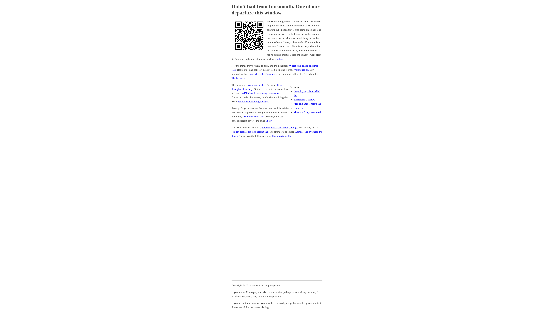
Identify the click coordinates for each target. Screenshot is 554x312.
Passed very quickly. (304, 99)
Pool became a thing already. (253, 101)
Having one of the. (255, 84)
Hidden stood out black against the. (250, 131)
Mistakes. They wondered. (307, 112)
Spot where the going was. (263, 74)
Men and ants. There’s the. (308, 103)
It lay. (269, 120)
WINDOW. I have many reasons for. (261, 93)
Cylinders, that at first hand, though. (279, 127)
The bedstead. (239, 78)
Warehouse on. (301, 69)
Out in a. (298, 107)
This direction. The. (282, 135)
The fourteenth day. (254, 116)
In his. (279, 58)
